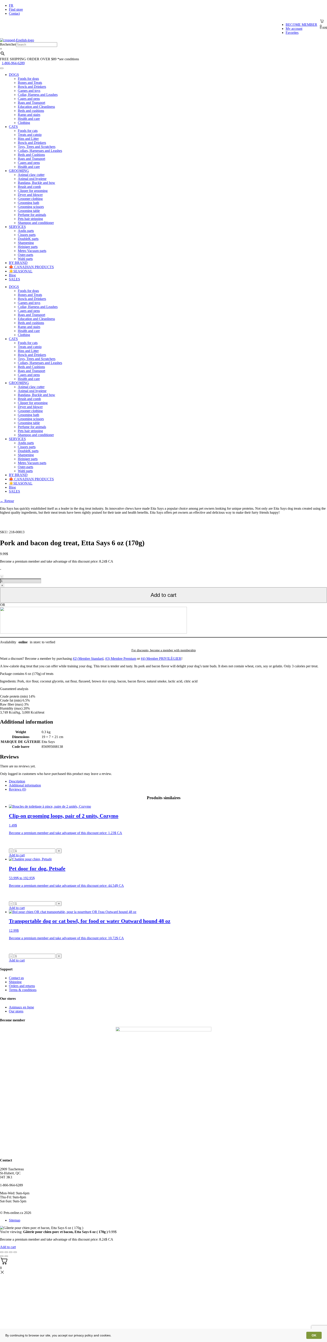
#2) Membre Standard (88, 658)
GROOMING (19, 171)
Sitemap (14, 1220)
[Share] (6, 1252)
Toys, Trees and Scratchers (36, 147)
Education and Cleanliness (36, 107)
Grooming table (29, 211)
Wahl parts (25, 259)
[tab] (168, 781)
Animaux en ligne (21, 1007)
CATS (13, 127)
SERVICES (17, 227)
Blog (12, 275)
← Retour (7, 501)
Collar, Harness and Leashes (38, 95)
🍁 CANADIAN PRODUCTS (31, 267)
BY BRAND (18, 263)
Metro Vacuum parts (32, 251)
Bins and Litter (28, 139)
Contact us (16, 978)
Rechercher (8, 44)
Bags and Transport (31, 103)
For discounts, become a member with (163, 650)
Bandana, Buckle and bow (36, 183)
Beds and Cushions (31, 155)
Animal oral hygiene (32, 179)
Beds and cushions (31, 111)
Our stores (16, 1011)
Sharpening (26, 243)
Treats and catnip (30, 135)
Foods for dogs (28, 78)
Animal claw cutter (31, 175)
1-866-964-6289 (13, 63)
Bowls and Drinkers (32, 87)
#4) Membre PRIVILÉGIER (161, 658)
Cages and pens (29, 99)
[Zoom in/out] (15, 1252)
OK (314, 1335)
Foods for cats (28, 131)
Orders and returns (22, 986)
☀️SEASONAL (20, 271)
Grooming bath (28, 203)
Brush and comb (29, 187)
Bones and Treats (30, 83)
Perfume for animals (32, 215)
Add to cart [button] (17, 855)
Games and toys (29, 91)
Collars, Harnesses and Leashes (40, 151)
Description (17, 781)
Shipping (15, 982)
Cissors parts (27, 235)
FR (11, 5)
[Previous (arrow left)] (2, 1256)
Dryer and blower (30, 195)
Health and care (29, 119)
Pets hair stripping (30, 219)
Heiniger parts (28, 247)
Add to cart (163, 595)
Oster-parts (25, 255)
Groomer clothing (30, 199)
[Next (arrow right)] (6, 1256)
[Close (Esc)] (2, 1252)
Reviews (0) (17, 789)
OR (2, 605)
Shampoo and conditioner (36, 223)
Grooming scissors (31, 207)
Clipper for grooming (33, 191)
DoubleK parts (28, 239)
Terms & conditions (22, 990)
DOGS (14, 74)
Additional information (25, 785)
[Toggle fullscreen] (10, 1252)
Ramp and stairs (29, 115)
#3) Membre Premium (120, 658)
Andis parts (26, 231)
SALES (14, 279)
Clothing (24, 123)
